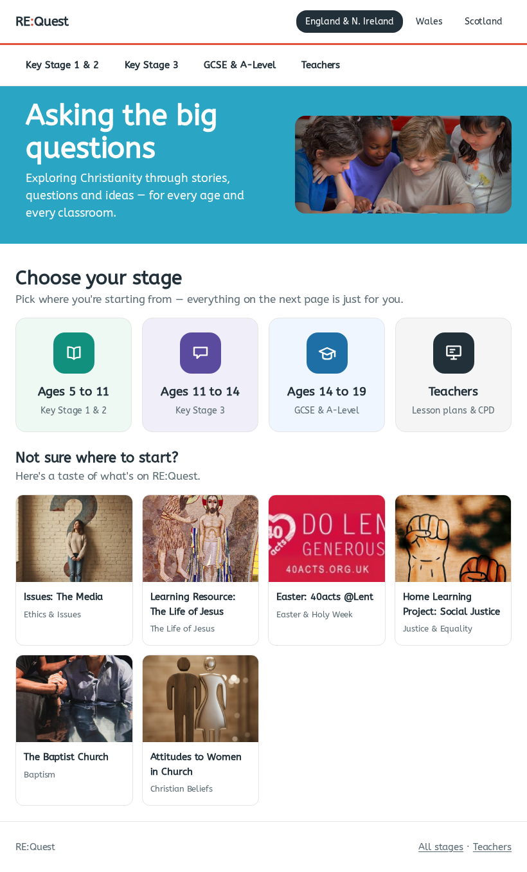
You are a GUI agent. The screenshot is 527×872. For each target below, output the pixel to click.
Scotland (484, 21)
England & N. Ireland (349, 21)
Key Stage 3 (152, 65)
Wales (429, 21)
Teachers (320, 65)
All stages (440, 847)
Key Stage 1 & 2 (62, 65)
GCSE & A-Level (240, 65)
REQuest (42, 21)
